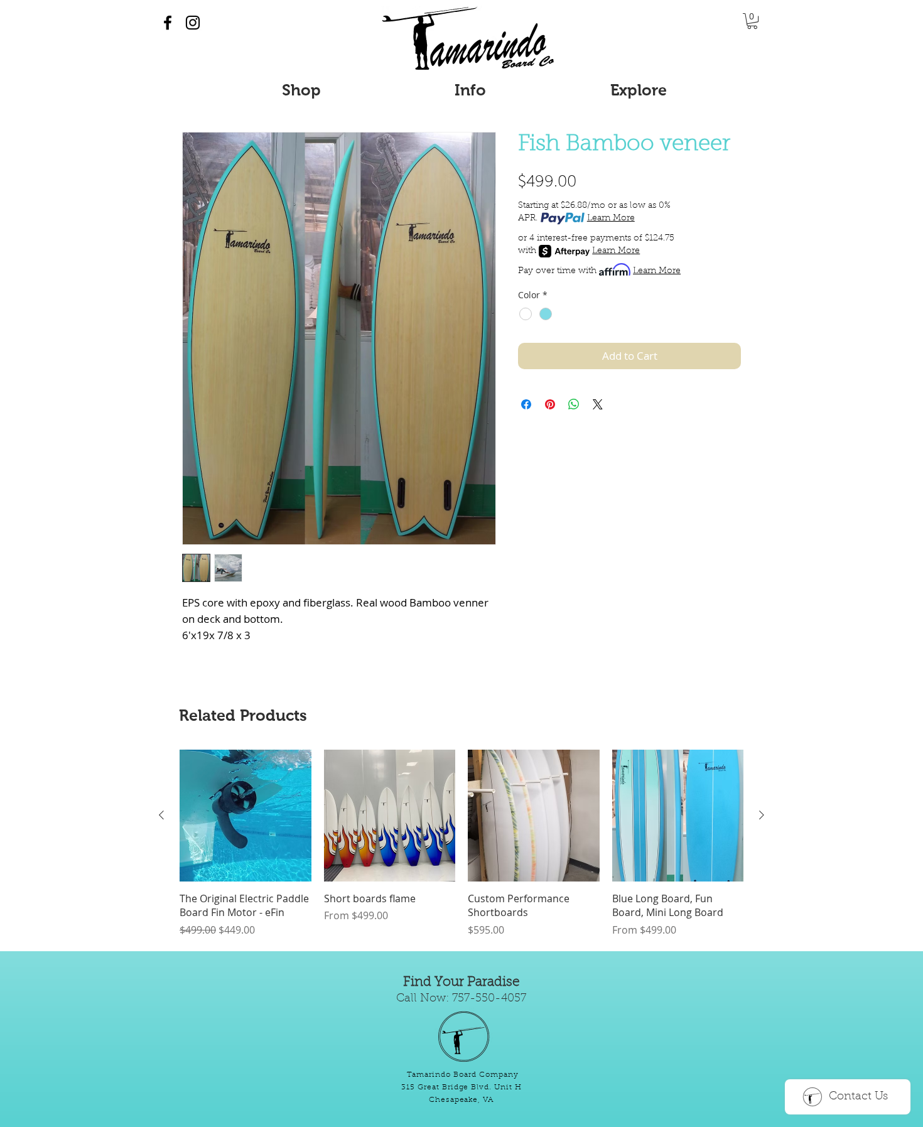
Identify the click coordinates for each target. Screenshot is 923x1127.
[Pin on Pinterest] (550, 404)
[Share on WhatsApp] (573, 404)
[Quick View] (245, 816)
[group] (461, 843)
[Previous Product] (161, 814)
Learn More (611, 218)
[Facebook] (167, 22)
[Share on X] (597, 404)
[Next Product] (761, 814)
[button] (752, 21)
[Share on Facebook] (526, 404)
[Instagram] (192, 22)
